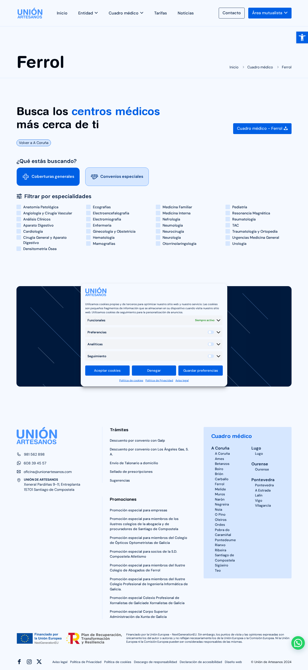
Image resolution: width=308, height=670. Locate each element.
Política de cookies (131, 380)
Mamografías (104, 243)
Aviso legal (182, 380)
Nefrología (171, 219)
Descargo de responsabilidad (155, 661)
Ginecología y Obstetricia (114, 231)
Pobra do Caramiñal (223, 532)
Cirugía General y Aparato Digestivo (45, 240)
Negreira (222, 504)
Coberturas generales (53, 176)
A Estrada (263, 490)
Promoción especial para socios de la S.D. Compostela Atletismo (143, 554)
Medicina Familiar (177, 207)
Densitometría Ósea (40, 248)
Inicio (234, 67)
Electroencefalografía (111, 213)
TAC (235, 225)
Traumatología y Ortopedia (255, 231)
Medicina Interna (177, 213)
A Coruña (220, 448)
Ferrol (219, 484)
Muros (220, 494)
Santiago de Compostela (225, 558)
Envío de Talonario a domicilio (134, 463)
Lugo (256, 448)
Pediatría (239, 207)
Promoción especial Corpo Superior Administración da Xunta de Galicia (139, 614)
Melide (220, 489)
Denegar (154, 370)
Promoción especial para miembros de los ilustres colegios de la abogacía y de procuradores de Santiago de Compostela (144, 524)
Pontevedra (262, 479)
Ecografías (102, 207)
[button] (302, 37)
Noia (218, 509)
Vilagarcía (263, 505)
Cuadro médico (260, 67)
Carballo (221, 479)
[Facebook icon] (19, 662)
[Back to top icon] (16, 651)
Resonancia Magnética (251, 213)
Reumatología (244, 219)
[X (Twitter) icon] (39, 662)
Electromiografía (107, 219)
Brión (219, 474)
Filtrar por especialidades (58, 196)
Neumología (173, 225)
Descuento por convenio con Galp (137, 440)
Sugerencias (120, 480)
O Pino (220, 514)
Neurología (172, 237)
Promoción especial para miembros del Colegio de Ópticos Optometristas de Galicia (148, 540)
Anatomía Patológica (40, 207)
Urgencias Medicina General (255, 237)
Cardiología (33, 231)
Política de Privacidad (159, 380)
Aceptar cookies (107, 370)
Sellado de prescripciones (131, 471)
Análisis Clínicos (37, 219)
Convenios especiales (121, 176)
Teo (218, 570)
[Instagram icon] (29, 662)
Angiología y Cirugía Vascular (47, 213)
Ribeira (220, 550)
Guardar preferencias (200, 370)
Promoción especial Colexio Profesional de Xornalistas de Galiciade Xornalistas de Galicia (147, 600)
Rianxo (220, 545)
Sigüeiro (221, 565)
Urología (239, 243)
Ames (219, 459)
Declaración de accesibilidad (201, 661)
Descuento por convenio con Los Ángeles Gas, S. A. (149, 452)
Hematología (104, 237)
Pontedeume (225, 540)
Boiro (219, 469)
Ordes (220, 524)
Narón (220, 499)
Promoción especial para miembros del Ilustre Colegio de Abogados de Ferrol (147, 568)
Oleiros (221, 519)
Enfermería (102, 225)
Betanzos (222, 463)
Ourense (259, 464)
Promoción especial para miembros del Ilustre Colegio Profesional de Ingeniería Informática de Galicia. (149, 584)
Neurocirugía (173, 231)
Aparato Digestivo (38, 225)
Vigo (258, 500)
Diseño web (233, 661)
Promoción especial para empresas (138, 510)
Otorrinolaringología (179, 243)
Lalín (258, 495)
